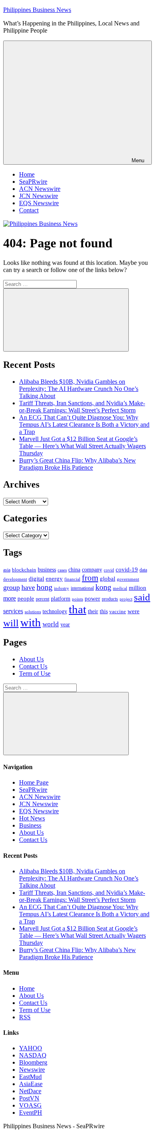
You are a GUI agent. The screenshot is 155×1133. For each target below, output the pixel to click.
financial (72, 579)
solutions (33, 612)
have (28, 587)
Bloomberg (33, 1062)
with (30, 622)
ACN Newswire (39, 188)
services (13, 611)
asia (6, 570)
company (92, 570)
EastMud (30, 1076)
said (142, 597)
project (126, 599)
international (82, 588)
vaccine (117, 611)
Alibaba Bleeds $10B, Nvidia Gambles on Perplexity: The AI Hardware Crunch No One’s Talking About (78, 388)
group (11, 587)
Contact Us (33, 666)
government (128, 579)
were (134, 611)
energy (54, 578)
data (143, 570)
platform (60, 599)
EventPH (30, 1112)
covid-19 (127, 569)
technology (55, 611)
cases (62, 569)
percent (42, 599)
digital (36, 578)
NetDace (30, 1091)
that (77, 609)
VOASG (30, 1105)
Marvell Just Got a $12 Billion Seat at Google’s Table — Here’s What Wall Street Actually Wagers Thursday (82, 446)
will (11, 623)
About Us (31, 659)
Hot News (32, 818)
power (92, 598)
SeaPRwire (33, 181)
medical (120, 588)
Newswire (32, 1069)
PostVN (29, 1098)
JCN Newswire (38, 195)
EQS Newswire (39, 203)
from (90, 578)
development (15, 579)
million (137, 588)
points (77, 599)
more (9, 598)
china (74, 570)
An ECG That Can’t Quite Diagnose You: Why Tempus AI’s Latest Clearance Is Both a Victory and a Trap (84, 424)
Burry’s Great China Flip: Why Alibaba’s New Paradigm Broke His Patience (77, 464)
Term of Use (34, 673)
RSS (25, 1017)
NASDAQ (32, 1055)
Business (30, 825)
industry (61, 588)
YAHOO (30, 1048)
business (47, 569)
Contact (29, 210)
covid (109, 569)
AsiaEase (31, 1084)
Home (27, 174)
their (93, 611)
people (25, 598)
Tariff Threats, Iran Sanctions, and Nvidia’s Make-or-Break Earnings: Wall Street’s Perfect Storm (82, 407)
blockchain (24, 570)
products (110, 599)
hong (44, 587)
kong (103, 587)
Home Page (33, 782)
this (104, 611)
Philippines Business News (37, 9)
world (51, 624)
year (65, 625)
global (107, 578)
